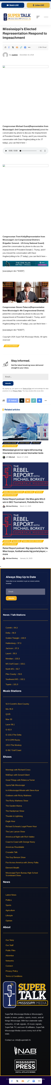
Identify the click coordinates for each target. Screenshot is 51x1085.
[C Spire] (25, 263)
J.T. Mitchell (10, 457)
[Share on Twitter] (13, 47)
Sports (39, 492)
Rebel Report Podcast (13, 492)
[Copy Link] (21, 47)
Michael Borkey (12, 506)
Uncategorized (11, 346)
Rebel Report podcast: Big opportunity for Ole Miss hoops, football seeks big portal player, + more (25, 551)
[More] (29, 47)
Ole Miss (29, 492)
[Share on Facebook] (9, 47)
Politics (36, 443)
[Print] (25, 47)
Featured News (10, 443)
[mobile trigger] (38, 17)
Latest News (24, 443)
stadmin (15, 55)
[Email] (17, 47)
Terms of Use (27, 388)
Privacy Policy (17, 391)
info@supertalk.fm (23, 1040)
